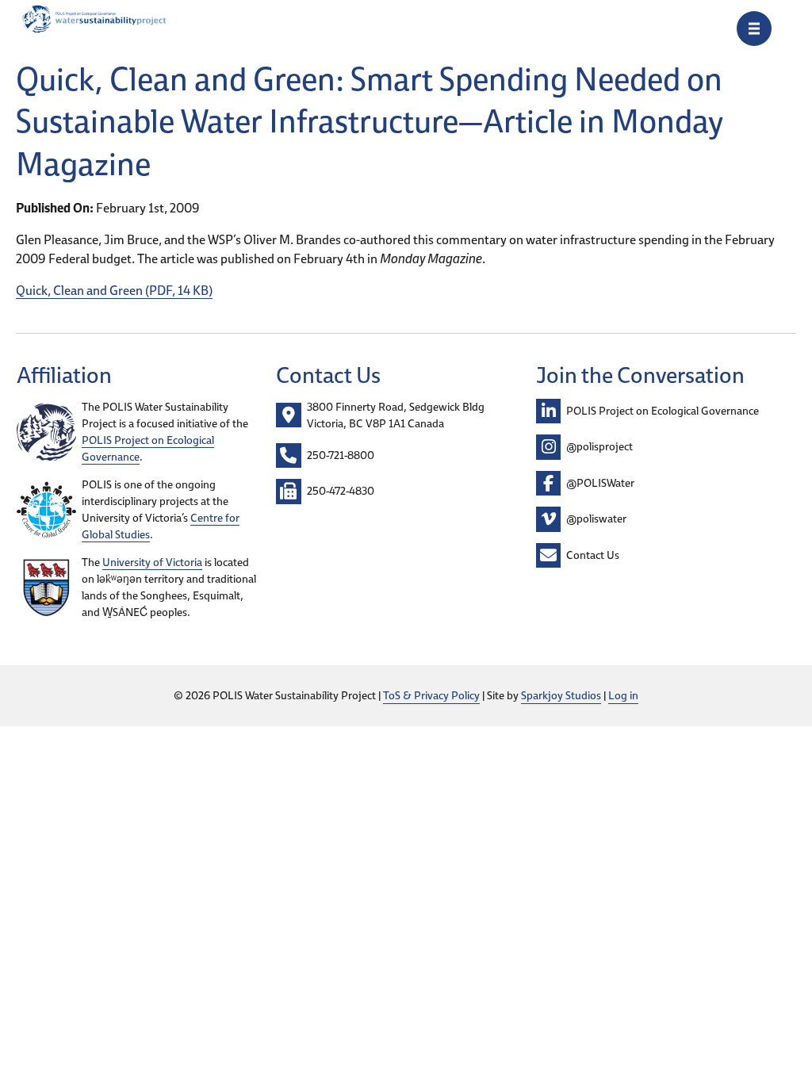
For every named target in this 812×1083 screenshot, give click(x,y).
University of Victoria (152, 562)
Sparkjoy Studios (561, 695)
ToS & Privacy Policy (431, 695)
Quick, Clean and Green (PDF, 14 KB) (114, 290)
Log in (623, 695)
